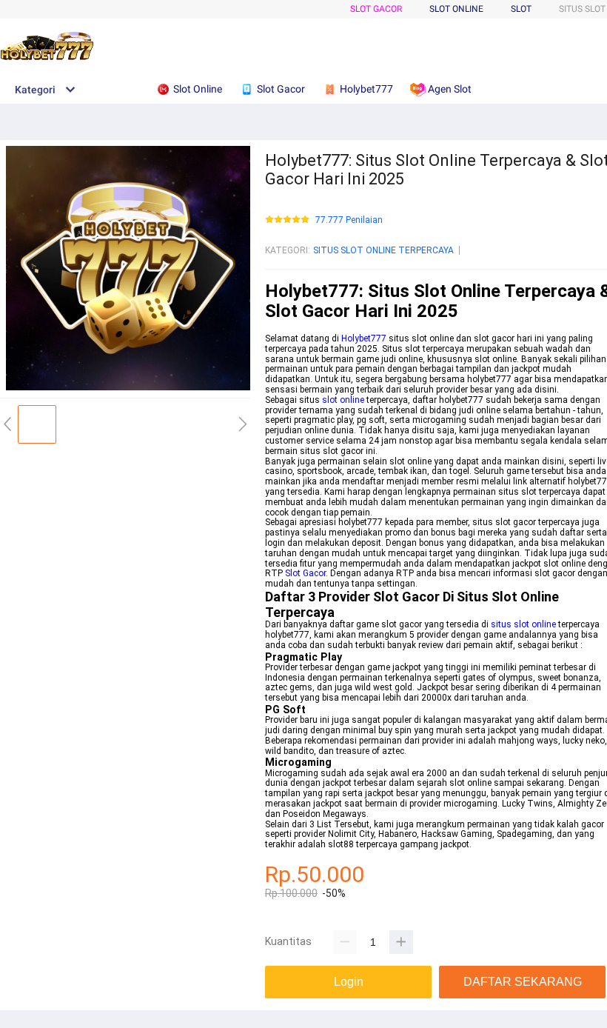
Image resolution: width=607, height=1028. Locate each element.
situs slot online (523, 624)
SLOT (521, 9)
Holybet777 (363, 338)
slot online (343, 400)
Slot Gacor (305, 573)
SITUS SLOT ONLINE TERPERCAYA (383, 250)
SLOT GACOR (376, 9)
